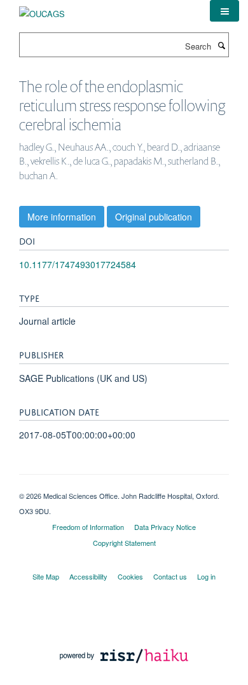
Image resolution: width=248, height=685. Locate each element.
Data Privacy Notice (165, 527)
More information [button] (61, 216)
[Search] (221, 45)
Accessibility (88, 576)
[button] (224, 11)
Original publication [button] (153, 216)
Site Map (45, 576)
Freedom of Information (88, 527)
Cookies (130, 576)
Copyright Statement (124, 543)
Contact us (170, 576)
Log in (206, 576)
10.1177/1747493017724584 (77, 264)
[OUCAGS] (42, 9)
